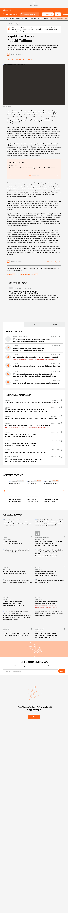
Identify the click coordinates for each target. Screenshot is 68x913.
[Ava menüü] (11, 10)
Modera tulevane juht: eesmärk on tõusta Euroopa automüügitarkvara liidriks (31, 418)
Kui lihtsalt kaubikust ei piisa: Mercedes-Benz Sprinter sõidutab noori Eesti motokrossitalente (46, 635)
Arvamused (19, 19)
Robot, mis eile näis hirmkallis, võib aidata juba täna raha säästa (24, 292)
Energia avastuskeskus (34, 497)
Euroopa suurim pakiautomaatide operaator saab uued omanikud (35, 357)
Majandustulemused (20, 336)
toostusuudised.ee (26, 10)
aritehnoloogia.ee (55, 10)
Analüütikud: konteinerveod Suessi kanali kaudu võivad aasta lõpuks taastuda (32, 402)
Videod (39, 19)
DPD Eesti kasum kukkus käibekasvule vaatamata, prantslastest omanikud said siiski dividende (48, 543)
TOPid (26, 19)
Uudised (15, 345)
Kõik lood (12, 19)
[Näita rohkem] (62, 10)
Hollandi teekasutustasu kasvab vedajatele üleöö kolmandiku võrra (32, 168)
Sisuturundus (17, 288)
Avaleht (5, 19)
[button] (30, 671)
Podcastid (33, 19)
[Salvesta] (62, 337)
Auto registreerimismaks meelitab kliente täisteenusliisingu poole (36, 383)
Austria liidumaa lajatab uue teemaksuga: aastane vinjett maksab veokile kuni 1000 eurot (13, 603)
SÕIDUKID (9, 24)
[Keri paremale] (57, 175)
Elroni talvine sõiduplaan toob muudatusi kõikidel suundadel (26, 452)
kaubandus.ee (35, 10)
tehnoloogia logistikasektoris (26, 274)
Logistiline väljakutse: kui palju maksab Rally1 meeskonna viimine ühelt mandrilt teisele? (46, 573)
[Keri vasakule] (10, 175)
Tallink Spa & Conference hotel (54, 497)
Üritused (45, 19)
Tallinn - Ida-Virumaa (15, 497)
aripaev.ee (17, 10)
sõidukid (9, 274)
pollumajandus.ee (45, 10)
